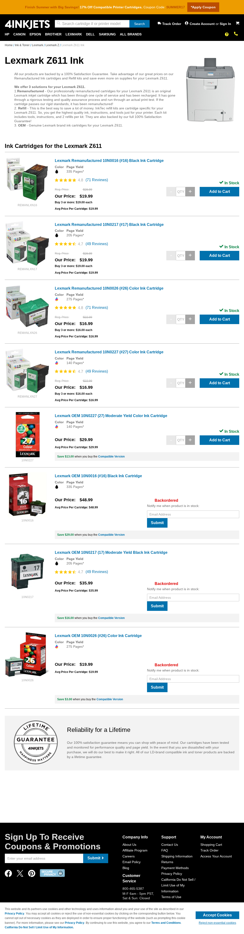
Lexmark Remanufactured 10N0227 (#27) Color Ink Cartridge (109, 352)
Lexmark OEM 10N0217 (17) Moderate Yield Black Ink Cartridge (111, 552)
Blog (125, 868)
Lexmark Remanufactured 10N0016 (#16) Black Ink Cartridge (109, 161)
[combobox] (102, 24)
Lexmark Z (53, 45)
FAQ (164, 850)
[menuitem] (7, 34)
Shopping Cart (211, 844)
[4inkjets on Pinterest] (31, 874)
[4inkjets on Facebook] (8, 874)
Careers (128, 856)
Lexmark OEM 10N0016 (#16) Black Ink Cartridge (98, 476)
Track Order (171, 24)
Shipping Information (177, 856)
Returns (167, 862)
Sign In (225, 24)
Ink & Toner (22, 45)
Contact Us (169, 844)
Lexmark (38, 45)
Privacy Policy (171, 874)
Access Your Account (216, 856)
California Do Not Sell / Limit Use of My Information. (39, 927)
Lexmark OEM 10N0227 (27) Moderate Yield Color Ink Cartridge (111, 416)
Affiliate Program (134, 850)
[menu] (122, 34)
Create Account (203, 24)
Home (9, 45)
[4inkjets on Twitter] (20, 874)
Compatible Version (111, 456)
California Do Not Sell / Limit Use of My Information (178, 885)
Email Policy (131, 862)
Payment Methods (175, 868)
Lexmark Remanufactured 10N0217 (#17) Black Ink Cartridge (109, 225)
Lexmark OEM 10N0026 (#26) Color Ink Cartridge (98, 636)
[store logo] (27, 24)
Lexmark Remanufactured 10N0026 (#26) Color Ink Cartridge (109, 288)
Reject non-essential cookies (217, 922)
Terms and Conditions (166, 922)
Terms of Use (171, 897)
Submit (157, 523)
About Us (129, 844)
